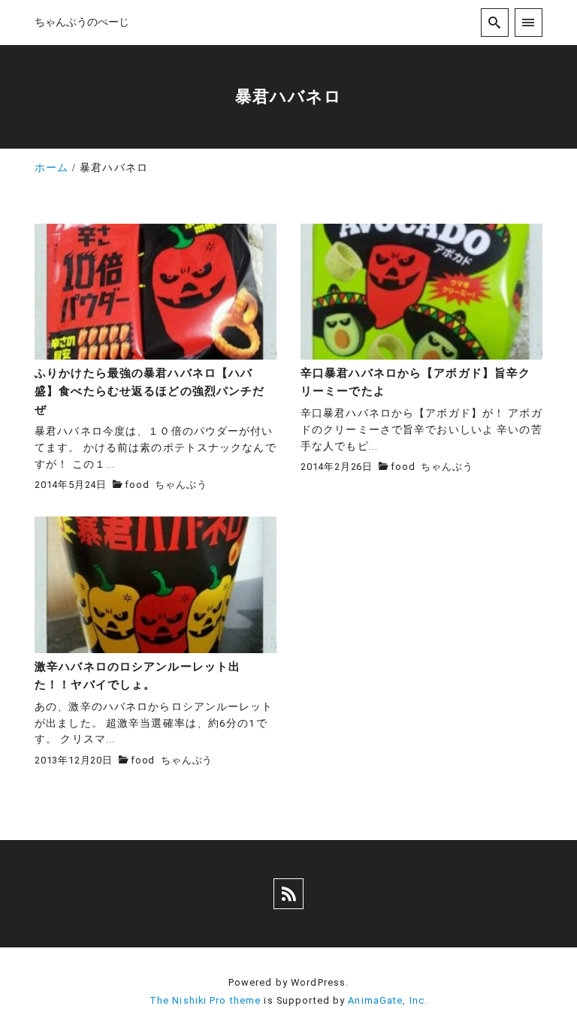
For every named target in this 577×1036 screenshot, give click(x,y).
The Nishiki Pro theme (205, 1000)
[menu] (528, 22)
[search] (495, 22)
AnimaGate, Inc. (387, 1000)
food (137, 484)
